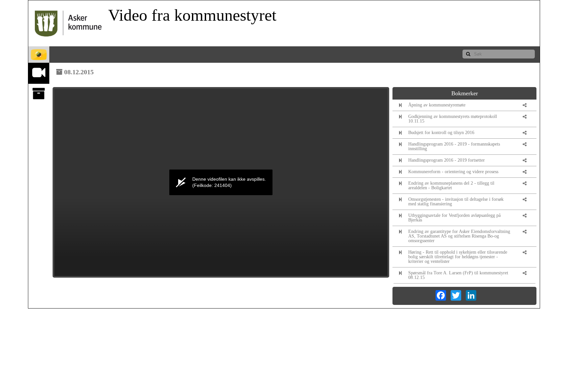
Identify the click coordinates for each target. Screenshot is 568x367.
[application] (221, 182)
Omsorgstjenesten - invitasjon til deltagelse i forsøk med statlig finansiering (456, 201)
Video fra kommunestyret (192, 15)
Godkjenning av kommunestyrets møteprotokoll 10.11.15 (452, 119)
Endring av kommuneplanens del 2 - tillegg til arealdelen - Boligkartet (451, 185)
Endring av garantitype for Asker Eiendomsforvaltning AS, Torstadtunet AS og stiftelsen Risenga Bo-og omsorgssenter (459, 236)
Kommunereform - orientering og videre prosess (453, 171)
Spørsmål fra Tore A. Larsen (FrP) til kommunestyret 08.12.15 (458, 275)
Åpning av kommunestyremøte (436, 105)
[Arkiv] (38, 93)
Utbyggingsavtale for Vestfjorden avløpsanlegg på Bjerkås (454, 217)
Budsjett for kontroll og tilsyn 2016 (441, 132)
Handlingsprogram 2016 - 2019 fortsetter (446, 160)
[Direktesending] (38, 72)
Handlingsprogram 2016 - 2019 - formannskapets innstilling (454, 146)
